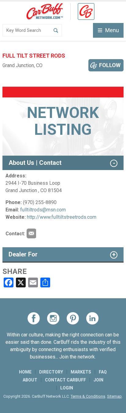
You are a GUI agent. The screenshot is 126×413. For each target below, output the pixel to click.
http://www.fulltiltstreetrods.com (61, 217)
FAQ (103, 372)
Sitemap (114, 396)
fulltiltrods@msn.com (43, 210)
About (30, 380)
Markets (81, 372)
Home (25, 372)
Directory (51, 372)
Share (14, 271)
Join (98, 380)
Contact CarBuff (65, 380)
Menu (112, 30)
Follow (109, 65)
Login (66, 388)
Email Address (31, 233)
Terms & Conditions (88, 396)
